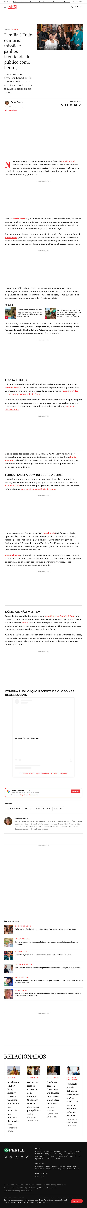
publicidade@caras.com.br (47, 1188)
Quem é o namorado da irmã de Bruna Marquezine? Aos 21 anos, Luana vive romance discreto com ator (49, 981)
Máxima (60, 1156)
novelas (58, 808)
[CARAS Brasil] (12, 6)
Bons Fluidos (68, 1151)
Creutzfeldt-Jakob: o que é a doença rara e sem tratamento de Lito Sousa (43, 955)
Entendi (76, 1201)
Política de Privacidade (37, 1202)
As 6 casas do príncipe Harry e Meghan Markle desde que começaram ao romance (47, 967)
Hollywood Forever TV (67, 1154)
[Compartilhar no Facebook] (66, 105)
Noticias (38, 1169)
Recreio (78, 1156)
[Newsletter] (77, 7)
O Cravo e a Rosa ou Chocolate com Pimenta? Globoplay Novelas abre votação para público (33, 1096)
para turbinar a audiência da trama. (38, 489)
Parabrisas (47, 1169)
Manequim (50, 1156)
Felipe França (17, 102)
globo (46, 808)
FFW (54, 1154)
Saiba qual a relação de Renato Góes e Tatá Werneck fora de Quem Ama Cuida (45, 929)
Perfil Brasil (68, 1156)
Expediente (39, 1176)
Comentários (12, 110)
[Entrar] (81, 7)
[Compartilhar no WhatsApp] (62, 105)
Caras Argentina (51, 1166)
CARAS (77, 1151)
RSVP (47, 1159)
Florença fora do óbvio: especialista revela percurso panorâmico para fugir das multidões (46, 943)
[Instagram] (6, 1157)
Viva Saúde (55, 1159)
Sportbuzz (39, 1159)
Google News (23, 795)
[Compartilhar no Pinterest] (80, 105)
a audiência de (59, 616)
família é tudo (32, 808)
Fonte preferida (33, 795)
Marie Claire (71, 1166)
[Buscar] (72, 7)
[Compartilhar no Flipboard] (75, 105)
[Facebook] (11, 1157)
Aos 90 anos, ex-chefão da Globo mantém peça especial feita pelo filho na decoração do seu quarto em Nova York (48, 994)
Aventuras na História (52, 1151)
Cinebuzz (38, 1154)
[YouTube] (22, 1157)
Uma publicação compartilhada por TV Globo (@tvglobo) (43, 773)
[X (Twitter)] (16, 1157)
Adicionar (75, 791)
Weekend (71, 1169)
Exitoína (62, 1166)
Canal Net (39, 1166)
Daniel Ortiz (13, 808)
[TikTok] (27, 1157)
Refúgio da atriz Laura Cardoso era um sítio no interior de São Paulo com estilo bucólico (41, 2)
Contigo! (47, 1154)
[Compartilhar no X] (71, 105)
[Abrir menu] (5, 6)
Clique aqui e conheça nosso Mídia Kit (18, 1191)
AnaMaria (39, 1151)
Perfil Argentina (59, 1169)
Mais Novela (40, 1156)
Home (6, 29)
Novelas (14, 29)
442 (77, 1169)
